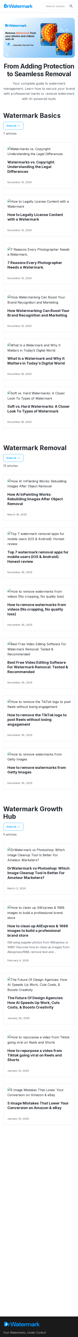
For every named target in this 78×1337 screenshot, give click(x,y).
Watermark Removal (35, 448)
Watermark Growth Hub (33, 812)
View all (11, 125)
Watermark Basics (32, 115)
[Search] (71, 6)
